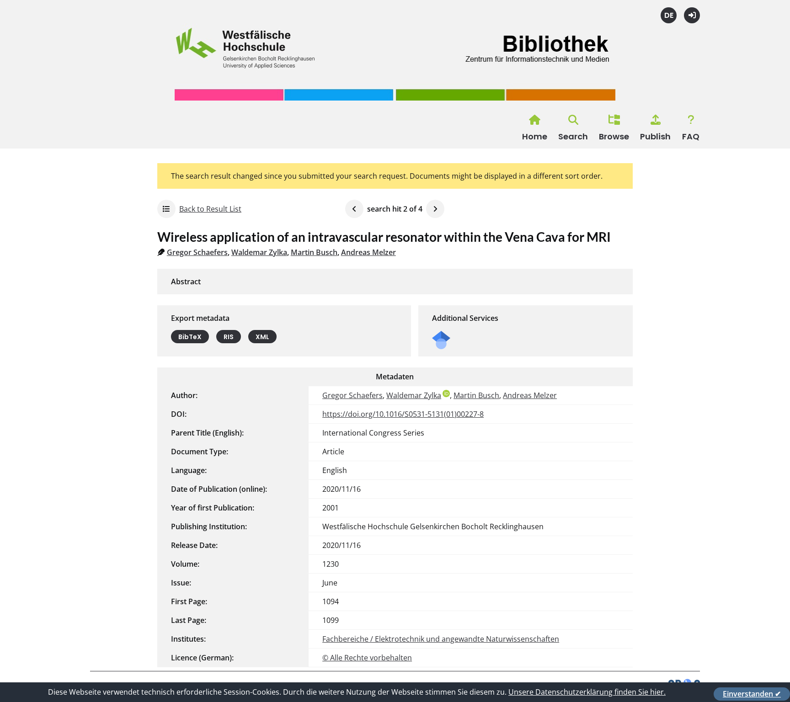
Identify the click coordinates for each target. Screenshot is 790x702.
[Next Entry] (435, 209)
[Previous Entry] (354, 209)
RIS (229, 336)
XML (262, 336)
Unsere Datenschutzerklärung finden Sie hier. (587, 692)
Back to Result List (210, 209)
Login (692, 15)
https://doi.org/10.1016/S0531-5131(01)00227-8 (403, 414)
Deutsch (669, 15)
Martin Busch (314, 252)
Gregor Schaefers (197, 252)
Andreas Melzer (368, 252)
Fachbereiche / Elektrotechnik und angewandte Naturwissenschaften (440, 639)
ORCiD (446, 393)
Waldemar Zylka (259, 252)
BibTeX (190, 336)
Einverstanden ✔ (752, 694)
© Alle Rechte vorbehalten (367, 658)
